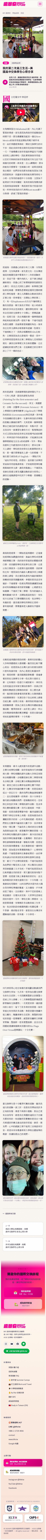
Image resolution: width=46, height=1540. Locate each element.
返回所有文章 (10, 1213)
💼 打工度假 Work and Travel (20, 1384)
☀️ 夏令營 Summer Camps (19, 1380)
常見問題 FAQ (14, 1375)
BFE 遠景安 (7, 13)
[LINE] (23, 1344)
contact (12, 1435)
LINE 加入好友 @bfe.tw (18, 1351)
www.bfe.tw (13, 1439)
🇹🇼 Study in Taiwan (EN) (18, 1405)
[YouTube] (12, 1344)
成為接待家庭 (14, 1401)
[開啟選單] (40, 3)
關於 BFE (12, 1397)
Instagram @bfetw (16, 1479)
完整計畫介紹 (14, 1367)
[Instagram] (6, 1344)
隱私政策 (35, 1531)
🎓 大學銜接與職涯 (16, 1388)
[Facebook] (17, 1344)
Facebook (13, 1488)
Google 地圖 (13, 1443)
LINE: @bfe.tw (14, 1426)
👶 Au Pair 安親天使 (16, 1392)
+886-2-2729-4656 (16, 1431)
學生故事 (15, 13)
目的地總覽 (13, 1371)
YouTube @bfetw (15, 1484)
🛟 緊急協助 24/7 (15, 1422)
